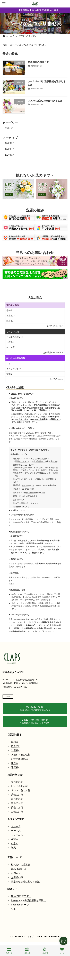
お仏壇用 (44, 953)
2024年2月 (10, 155)
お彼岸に (10, 342)
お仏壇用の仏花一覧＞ (53, 352)
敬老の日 (16, 746)
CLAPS (26, 507)
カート (61, 953)
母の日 (9, 310)
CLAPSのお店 (18, 868)
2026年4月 (10, 149)
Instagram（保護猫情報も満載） (28, 900)
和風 (13, 847)
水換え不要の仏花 (20, 754)
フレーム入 (17, 834)
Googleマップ (32, 503)
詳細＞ (11, 584)
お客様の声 (17, 877)
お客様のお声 (18, 500)
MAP (8, 696)
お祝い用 (26, 953)
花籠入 (14, 839)
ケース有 (10, 347)
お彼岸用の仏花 (19, 759)
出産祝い (10, 315)
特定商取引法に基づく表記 (25, 881)
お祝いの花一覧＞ (55, 326)
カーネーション (13, 369)
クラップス (30, 936)
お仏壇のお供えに (14, 337)
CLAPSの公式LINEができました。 (46, 100)
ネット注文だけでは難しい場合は (35, 419)
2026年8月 (10, 143)
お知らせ (9, 128)
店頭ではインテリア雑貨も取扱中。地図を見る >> (36, 461)
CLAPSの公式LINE (21, 896)
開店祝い (10, 321)
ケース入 (16, 830)
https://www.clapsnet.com (34, 492)
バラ (8, 363)
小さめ (14, 843)
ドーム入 (16, 826)
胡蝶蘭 (9, 374)
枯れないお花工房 (20, 864)
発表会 (14, 763)
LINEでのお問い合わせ (35, 721)
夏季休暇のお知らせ (38, 62)
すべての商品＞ (56, 379)
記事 (13, 908)
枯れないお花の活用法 (28, 496)
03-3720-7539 (28, 485)
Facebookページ (20, 904)
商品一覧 (9, 953)
